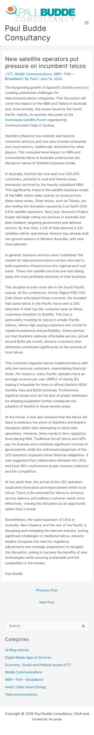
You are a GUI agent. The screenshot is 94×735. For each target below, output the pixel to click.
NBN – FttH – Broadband (24, 679)
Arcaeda (55, 719)
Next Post (46, 602)
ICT (10, 74)
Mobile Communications (33, 74)
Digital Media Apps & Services (28, 657)
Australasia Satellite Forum (25, 120)
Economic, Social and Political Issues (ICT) (38, 665)
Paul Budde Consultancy (28, 33)
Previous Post (47, 590)
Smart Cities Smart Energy (25, 687)
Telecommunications (21, 694)
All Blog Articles (17, 650)
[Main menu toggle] (87, 23)
